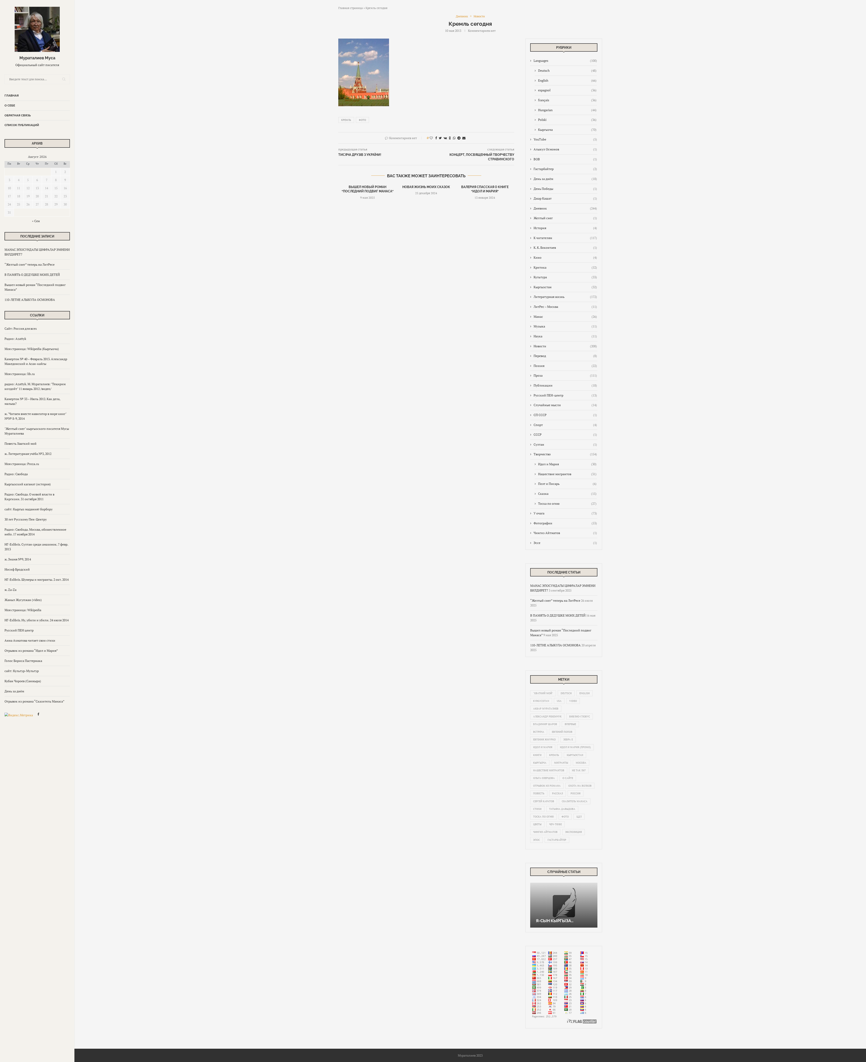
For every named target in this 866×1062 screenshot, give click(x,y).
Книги (537, 755)
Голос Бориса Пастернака (23, 661)
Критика (565, 267)
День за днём (14, 691)
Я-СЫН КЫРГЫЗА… (554, 920)
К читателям (565, 238)
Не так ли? (579, 770)
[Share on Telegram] (459, 138)
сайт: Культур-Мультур (22, 671)
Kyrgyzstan (541, 701)
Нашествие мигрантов (567, 474)
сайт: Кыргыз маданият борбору (29, 509)
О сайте (567, 778)
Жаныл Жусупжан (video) (23, 600)
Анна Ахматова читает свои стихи (30, 640)
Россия (575, 793)
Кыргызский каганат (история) (28, 484)
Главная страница (350, 8)
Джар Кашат (565, 198)
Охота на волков (580, 785)
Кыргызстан (565, 287)
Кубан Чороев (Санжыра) (23, 681)
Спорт (565, 425)
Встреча (538, 731)
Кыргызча (567, 129)
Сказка (567, 493)
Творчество (565, 454)
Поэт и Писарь (567, 483)
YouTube (565, 139)
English (567, 80)
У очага (565, 513)
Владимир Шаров (545, 724)
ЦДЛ (579, 816)
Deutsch (567, 70)
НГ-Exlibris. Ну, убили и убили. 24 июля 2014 (37, 620)
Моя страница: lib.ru (20, 374)
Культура (565, 277)
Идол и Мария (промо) (575, 747)
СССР (565, 434)
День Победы (565, 189)
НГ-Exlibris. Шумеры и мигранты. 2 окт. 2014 (37, 579)
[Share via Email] (463, 138)
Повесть (538, 793)
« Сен (36, 221)
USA (559, 701)
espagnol (567, 90)
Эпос (536, 839)
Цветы (537, 824)
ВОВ (565, 159)
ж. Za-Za (10, 589)
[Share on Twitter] (440, 138)
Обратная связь (18, 115)
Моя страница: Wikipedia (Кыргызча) (32, 349)
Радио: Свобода (16, 474)
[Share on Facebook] (436, 138)
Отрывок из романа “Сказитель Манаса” (34, 701)
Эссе (565, 543)
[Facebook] (38, 715)
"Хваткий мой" (543, 693)
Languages (565, 60)
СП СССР (565, 415)
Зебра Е (568, 739)
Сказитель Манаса (574, 801)
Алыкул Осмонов (565, 149)
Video (573, 701)
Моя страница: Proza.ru (22, 464)
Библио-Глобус (579, 716)
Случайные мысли (565, 405)
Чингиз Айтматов (565, 533)
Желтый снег (565, 218)
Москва (581, 762)
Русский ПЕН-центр (565, 395)
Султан (565, 444)
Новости (565, 346)
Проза (565, 375)
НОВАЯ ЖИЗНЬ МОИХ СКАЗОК (426, 187)
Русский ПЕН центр (19, 630)
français (567, 100)
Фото (362, 120)
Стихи (537, 809)
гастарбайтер (557, 839)
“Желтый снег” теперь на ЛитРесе (30, 264)
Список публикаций (22, 125)
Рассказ (557, 793)
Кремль (346, 120)
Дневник (565, 208)
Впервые (570, 724)
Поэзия (565, 366)
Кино (565, 257)
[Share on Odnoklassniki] (450, 138)
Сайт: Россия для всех (21, 328)
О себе (10, 105)
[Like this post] (431, 138)
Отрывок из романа (547, 785)
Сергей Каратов (543, 801)
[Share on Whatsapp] (454, 138)
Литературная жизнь (565, 297)
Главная (12, 95)
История (565, 228)
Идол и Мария (567, 464)
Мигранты (561, 762)
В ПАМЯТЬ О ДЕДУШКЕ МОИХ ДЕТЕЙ (32, 274)
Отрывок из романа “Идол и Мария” (31, 650)
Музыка (565, 326)
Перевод (565, 356)
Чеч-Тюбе (555, 824)
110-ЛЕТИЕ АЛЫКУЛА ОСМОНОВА (30, 299)
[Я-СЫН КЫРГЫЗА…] (563, 905)
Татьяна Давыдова (562, 809)
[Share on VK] (445, 138)
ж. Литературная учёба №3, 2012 (28, 454)
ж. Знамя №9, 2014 (18, 559)
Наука (565, 336)
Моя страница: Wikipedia (23, 610)
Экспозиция (573, 832)
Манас (565, 316)
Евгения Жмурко (544, 739)
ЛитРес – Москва (565, 306)
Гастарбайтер (565, 169)
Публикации (565, 385)
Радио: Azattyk (15, 338)
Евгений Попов (562, 731)
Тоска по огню (567, 503)
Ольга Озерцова (544, 778)
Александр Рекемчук (547, 716)
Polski (567, 119)
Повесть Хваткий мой (21, 443)
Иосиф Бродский (17, 569)
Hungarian (567, 110)
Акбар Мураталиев (545, 708)
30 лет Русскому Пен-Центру (26, 519)
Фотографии (565, 523)
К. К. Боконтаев (565, 247)
